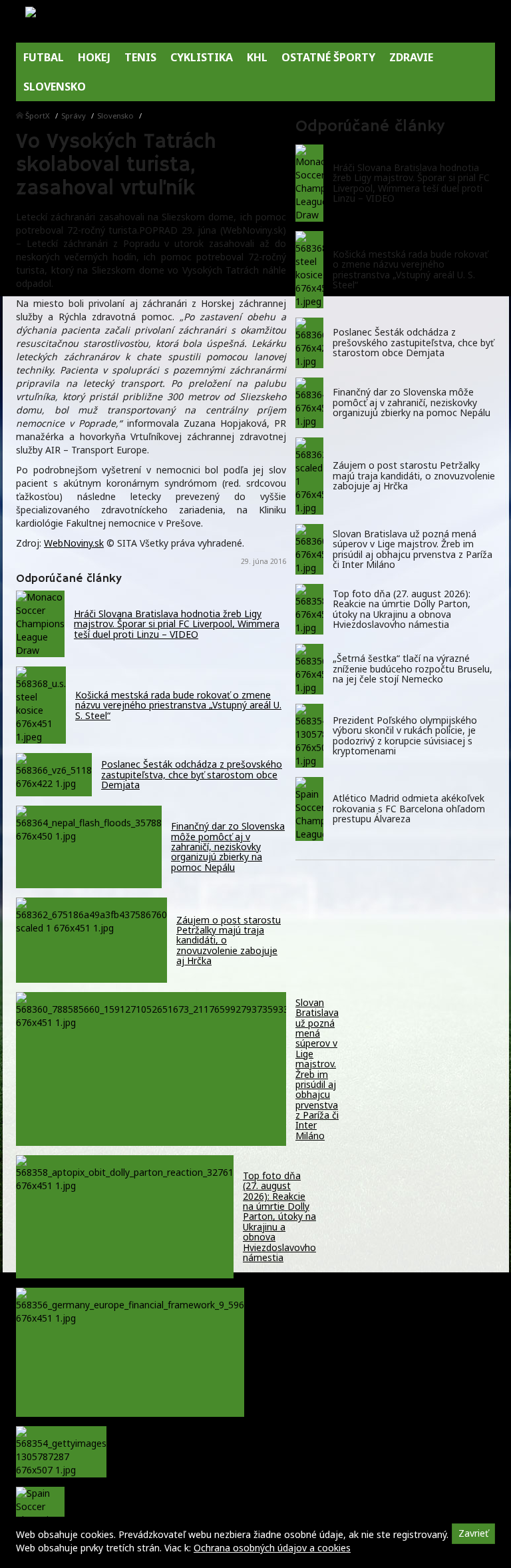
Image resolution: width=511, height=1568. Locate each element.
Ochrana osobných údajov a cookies (272, 1547)
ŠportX (37, 116)
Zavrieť (473, 1533)
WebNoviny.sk (74, 543)
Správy (73, 116)
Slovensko (115, 116)
